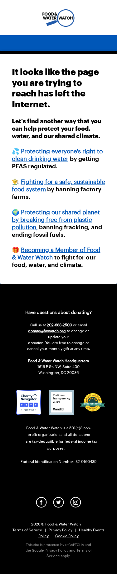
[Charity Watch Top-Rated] (28, 413)
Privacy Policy (60, 530)
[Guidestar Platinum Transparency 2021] (61, 413)
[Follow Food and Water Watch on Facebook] (41, 506)
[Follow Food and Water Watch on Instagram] (75, 506)
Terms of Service (27, 530)
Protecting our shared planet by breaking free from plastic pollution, (56, 219)
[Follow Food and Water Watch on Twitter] (58, 506)
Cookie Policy (67, 536)
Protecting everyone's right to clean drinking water (57, 154)
